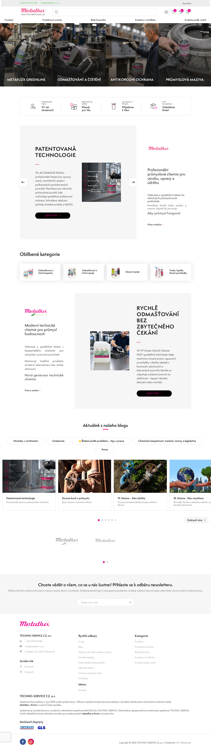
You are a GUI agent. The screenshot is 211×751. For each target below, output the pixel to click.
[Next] (133, 182)
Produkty (139, 641)
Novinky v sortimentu (26, 441)
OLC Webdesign (183, 742)
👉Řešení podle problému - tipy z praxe (101, 441)
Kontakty (187, 3)
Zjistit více (52, 215)
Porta (105, 449)
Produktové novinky (144, 646)
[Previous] (23, 182)
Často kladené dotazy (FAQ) (91, 662)
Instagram (29, 671)
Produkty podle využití (145, 662)
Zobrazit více (194, 520)
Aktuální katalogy (86, 657)
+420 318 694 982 (28, 3)
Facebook (29, 666)
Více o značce (155, 224)
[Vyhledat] (56, 12)
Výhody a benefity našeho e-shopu (95, 652)
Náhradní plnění (86, 667)
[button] (99, 520)
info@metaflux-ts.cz (50, 3)
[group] (29, 485)
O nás (81, 641)
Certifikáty (83, 678)
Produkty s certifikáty (144, 657)
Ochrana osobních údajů (90, 673)
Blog (80, 646)
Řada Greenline (142, 652)
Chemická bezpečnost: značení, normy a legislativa (167, 441)
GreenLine (58, 441)
